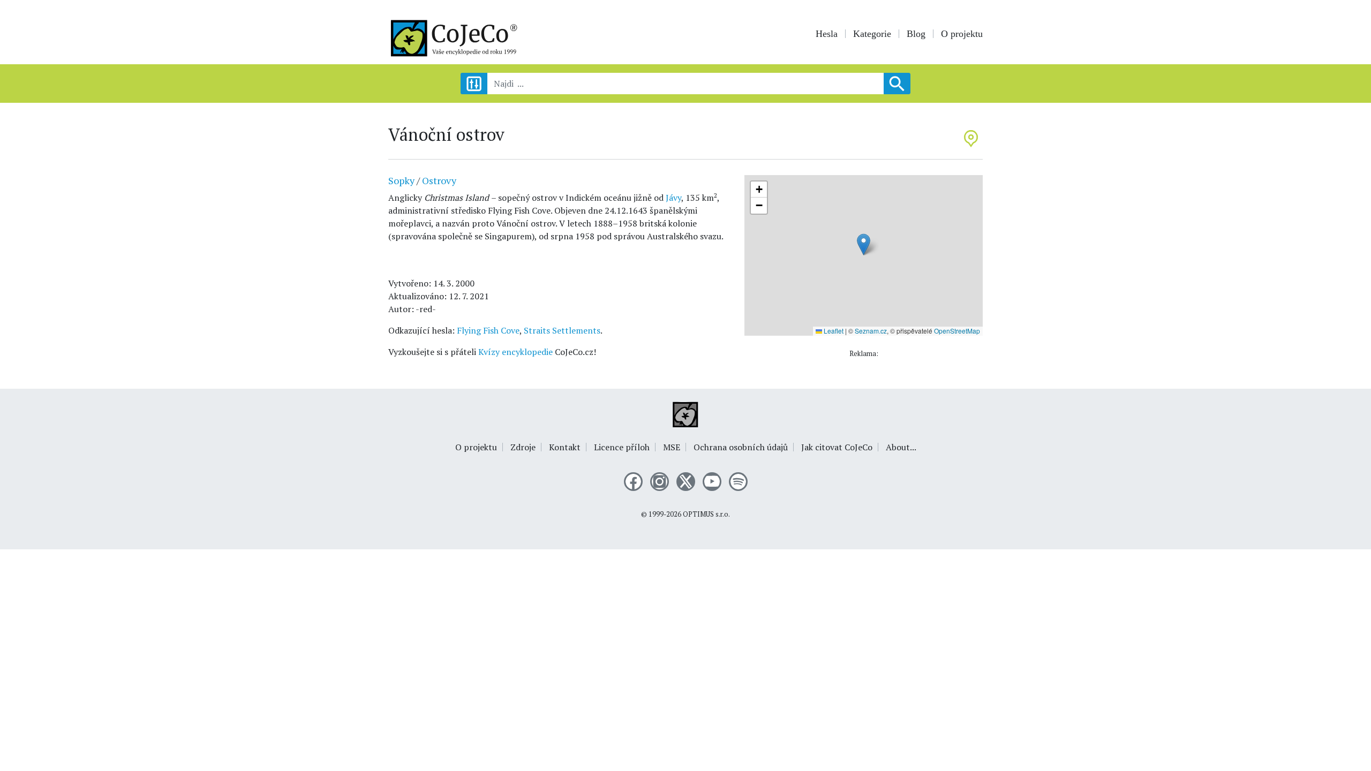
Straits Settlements (562, 330)
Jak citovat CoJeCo (836, 447)
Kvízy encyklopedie (515, 352)
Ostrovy (439, 180)
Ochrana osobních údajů (741, 447)
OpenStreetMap (957, 330)
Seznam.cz (871, 330)
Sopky (401, 180)
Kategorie (872, 33)
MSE (671, 447)
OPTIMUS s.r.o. (706, 514)
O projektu (962, 33)
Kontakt (565, 447)
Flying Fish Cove (488, 330)
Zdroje (523, 447)
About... (901, 447)
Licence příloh (622, 447)
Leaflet (832, 330)
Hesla (827, 33)
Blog (916, 33)
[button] (863, 244)
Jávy (673, 197)
